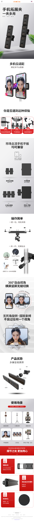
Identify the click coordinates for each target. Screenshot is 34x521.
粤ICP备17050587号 (17, 519)
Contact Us (17, 514)
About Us (9, 514)
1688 (21, 514)
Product (13, 514)
